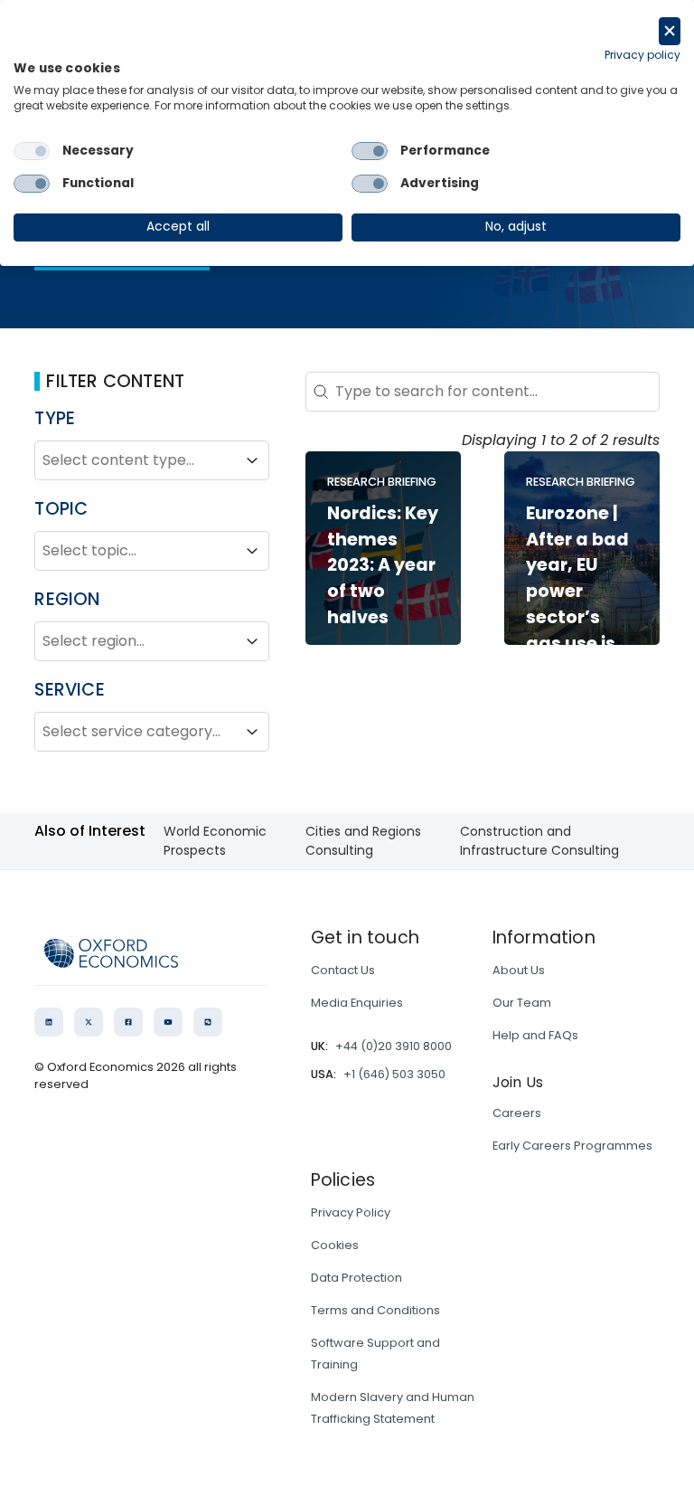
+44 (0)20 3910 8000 (393, 1046)
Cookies (335, 1245)
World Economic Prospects (215, 840)
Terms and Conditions (375, 1310)
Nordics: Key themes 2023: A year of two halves (382, 565)
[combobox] (135, 460)
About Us (518, 970)
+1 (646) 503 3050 (394, 1074)
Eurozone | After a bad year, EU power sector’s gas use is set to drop (577, 591)
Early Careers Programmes (572, 1145)
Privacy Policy (350, 1212)
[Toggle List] (252, 460)
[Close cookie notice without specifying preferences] (669, 31)
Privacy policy (642, 54)
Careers (516, 1113)
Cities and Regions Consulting (363, 840)
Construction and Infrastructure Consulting (539, 840)
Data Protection (356, 1277)
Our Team (521, 1002)
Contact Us (343, 970)
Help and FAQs (535, 1035)
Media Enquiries (357, 1002)
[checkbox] (32, 151)
